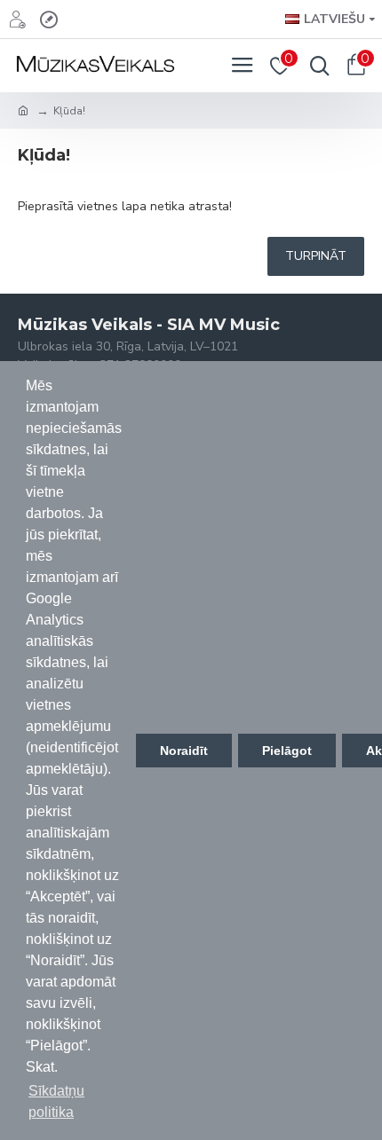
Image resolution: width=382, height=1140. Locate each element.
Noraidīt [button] (184, 750)
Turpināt (315, 256)
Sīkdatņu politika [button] (56, 1101)
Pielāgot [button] (287, 750)
